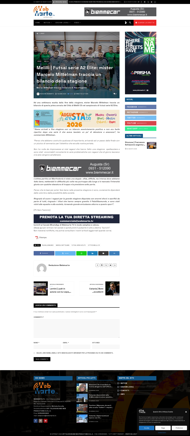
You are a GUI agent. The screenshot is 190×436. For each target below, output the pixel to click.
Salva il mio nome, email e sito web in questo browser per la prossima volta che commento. (74, 353)
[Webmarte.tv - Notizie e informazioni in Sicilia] (44, 12)
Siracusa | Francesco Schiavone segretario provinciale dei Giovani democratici (82, 2)
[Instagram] (144, 2)
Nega (163, 428)
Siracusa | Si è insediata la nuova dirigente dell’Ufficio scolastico (100, 386)
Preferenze (179, 428)
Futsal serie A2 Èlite (79, 245)
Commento (39, 317)
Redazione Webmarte (59, 265)
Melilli (46, 61)
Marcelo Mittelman (62, 245)
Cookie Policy (162, 432)
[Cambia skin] (126, 23)
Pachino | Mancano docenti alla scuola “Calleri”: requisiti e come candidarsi (101, 406)
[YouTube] (151, 2)
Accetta (146, 428)
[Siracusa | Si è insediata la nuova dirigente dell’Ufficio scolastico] (82, 387)
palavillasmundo (48, 245)
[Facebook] (141, 2)
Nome (36, 343)
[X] (148, 2)
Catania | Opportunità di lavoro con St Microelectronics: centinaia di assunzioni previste (100, 417)
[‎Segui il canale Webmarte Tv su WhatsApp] (155, 2)
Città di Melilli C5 (94, 245)
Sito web (95, 343)
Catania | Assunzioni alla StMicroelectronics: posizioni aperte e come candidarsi (101, 396)
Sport (42, 33)
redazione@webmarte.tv (47, 416)
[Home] (37, 33)
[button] (186, 412)
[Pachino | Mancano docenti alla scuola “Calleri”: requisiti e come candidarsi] (82, 408)
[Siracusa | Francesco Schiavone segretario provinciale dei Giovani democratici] (151, 145)
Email (66, 343)
